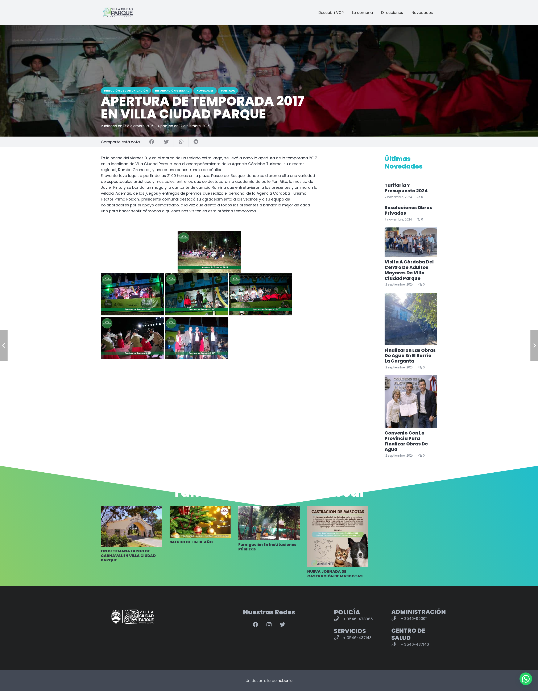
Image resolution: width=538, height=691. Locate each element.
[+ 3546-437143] (338, 638)
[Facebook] (255, 624)
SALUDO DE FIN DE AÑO (192, 542)
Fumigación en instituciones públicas (267, 547)
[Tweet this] (166, 142)
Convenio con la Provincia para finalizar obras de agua (406, 441)
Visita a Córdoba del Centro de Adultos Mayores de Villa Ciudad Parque (409, 270)
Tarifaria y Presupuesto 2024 (406, 188)
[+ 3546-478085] (338, 619)
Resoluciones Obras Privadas (408, 210)
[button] (526, 678)
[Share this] (151, 142)
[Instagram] (269, 625)
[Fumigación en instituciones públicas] (268, 523)
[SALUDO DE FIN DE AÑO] (200, 522)
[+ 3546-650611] (395, 619)
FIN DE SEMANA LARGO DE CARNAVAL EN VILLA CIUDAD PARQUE (128, 555)
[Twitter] (282, 624)
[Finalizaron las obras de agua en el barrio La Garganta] (411, 319)
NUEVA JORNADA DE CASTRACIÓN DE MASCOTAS (335, 574)
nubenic (285, 680)
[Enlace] (117, 12)
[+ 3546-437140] (395, 644)
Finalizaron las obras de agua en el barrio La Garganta (410, 355)
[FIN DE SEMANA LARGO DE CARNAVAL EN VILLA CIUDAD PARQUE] (131, 526)
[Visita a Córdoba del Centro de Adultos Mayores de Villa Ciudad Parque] (411, 242)
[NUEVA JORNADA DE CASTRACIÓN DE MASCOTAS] (337, 536)
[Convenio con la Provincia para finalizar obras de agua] (411, 401)
